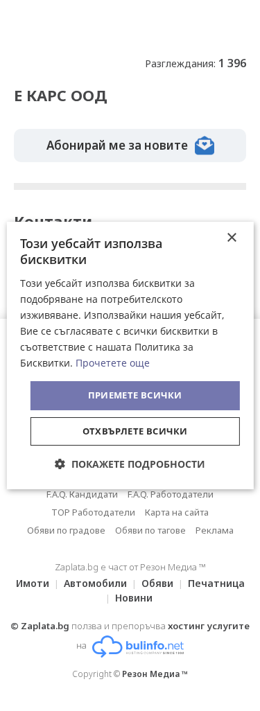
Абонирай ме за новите (117, 145)
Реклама (215, 530)
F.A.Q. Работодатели (171, 494)
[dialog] (129, 355)
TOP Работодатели (93, 512)
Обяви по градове (66, 530)
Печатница (216, 583)
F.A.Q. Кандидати (82, 494)
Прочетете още (113, 362)
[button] (130, 464)
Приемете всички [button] (135, 395)
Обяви (157, 583)
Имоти (32, 583)
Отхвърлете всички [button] (135, 431)
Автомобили (95, 583)
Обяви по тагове (150, 530)
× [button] (231, 238)
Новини (134, 597)
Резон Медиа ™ (155, 674)
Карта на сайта (177, 512)
